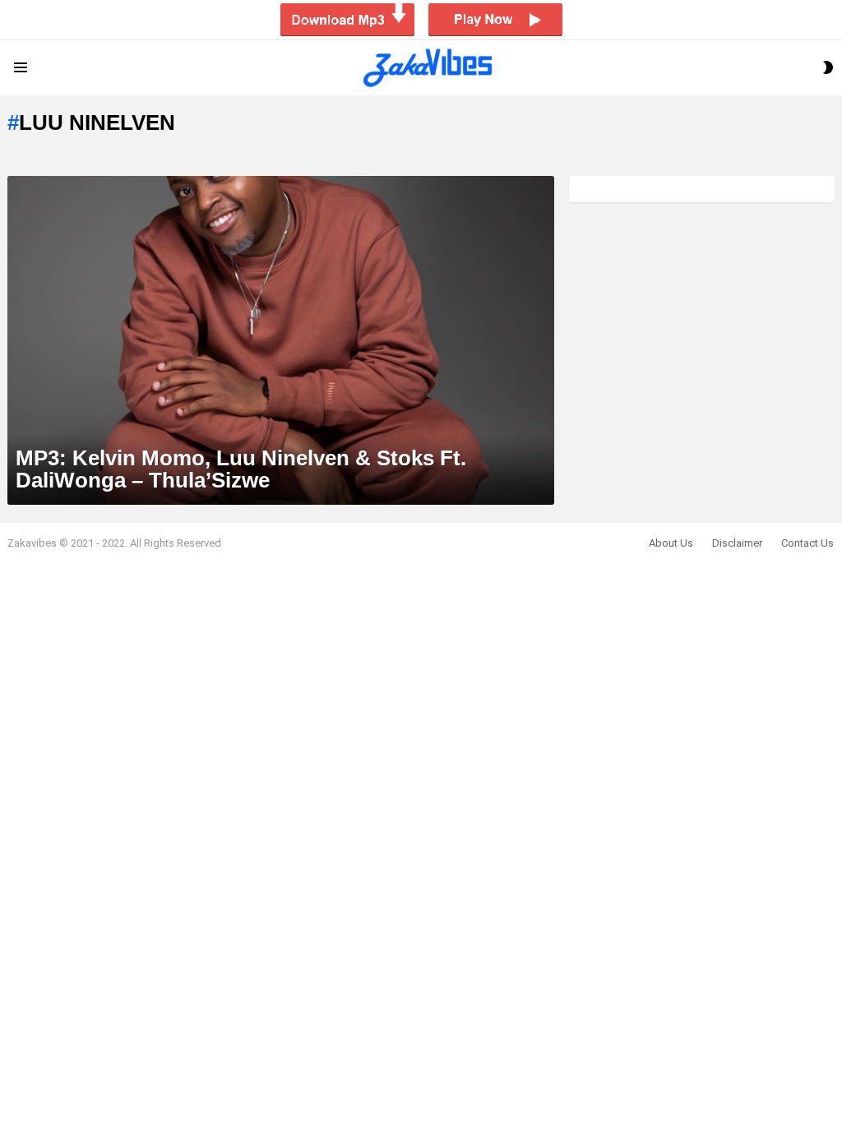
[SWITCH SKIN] (828, 67)
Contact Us (807, 543)
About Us (671, 543)
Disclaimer (737, 543)
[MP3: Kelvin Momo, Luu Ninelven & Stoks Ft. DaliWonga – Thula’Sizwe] (280, 340)
